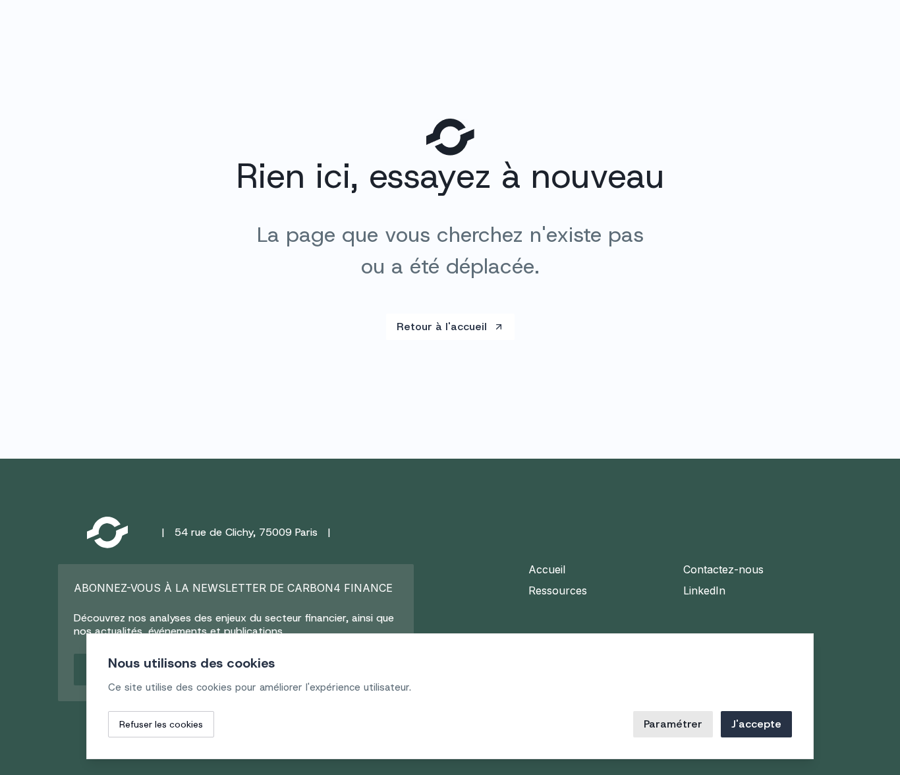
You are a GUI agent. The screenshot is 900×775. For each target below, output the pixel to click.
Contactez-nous (723, 569)
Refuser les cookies (161, 724)
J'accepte (756, 724)
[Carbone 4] (107, 532)
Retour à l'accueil (442, 326)
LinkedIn (704, 590)
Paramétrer (673, 724)
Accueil (546, 569)
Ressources (557, 590)
